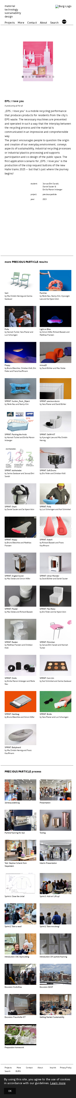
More (21, 22)
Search (54, 22)
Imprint (53, 1068)
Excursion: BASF (46, 987)
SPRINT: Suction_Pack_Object (17, 401)
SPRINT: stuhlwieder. (13, 471)
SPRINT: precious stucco (50, 401)
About (43, 22)
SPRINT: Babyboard (13, 747)
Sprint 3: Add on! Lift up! (50, 896)
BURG (18, 1071)
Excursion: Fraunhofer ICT (15, 1017)
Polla (7, 329)
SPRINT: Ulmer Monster (49, 576)
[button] (22, 77)
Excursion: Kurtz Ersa (13, 987)
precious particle (50, 194)
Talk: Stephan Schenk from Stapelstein (16, 864)
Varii (6, 293)
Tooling (43, 833)
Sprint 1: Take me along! (50, 927)
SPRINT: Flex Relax (47, 609)
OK (10, 1091)
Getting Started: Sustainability (52, 1017)
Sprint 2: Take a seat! (13, 927)
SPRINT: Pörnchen (47, 642)
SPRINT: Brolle (46, 714)
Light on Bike (45, 329)
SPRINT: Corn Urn (47, 678)
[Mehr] (64, 22)
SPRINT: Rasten (11, 642)
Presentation (45, 803)
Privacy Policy (65, 1068)
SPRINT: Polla (45, 507)
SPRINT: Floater (11, 609)
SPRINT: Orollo (11, 678)
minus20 (43, 365)
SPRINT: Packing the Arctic (16, 435)
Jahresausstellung (12, 803)
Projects (10, 22)
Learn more (57, 1083)
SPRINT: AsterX (46, 540)
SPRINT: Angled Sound (14, 576)
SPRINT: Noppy (11, 540)
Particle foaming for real (15, 833)
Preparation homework (14, 1048)
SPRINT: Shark (11, 507)
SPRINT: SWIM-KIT (47, 435)
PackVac (43, 293)
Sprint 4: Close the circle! (15, 896)
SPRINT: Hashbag (12, 714)
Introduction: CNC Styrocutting (17, 957)
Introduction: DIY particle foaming (53, 957)
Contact (32, 22)
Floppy (7, 365)
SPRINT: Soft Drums (48, 471)
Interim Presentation (48, 863)
